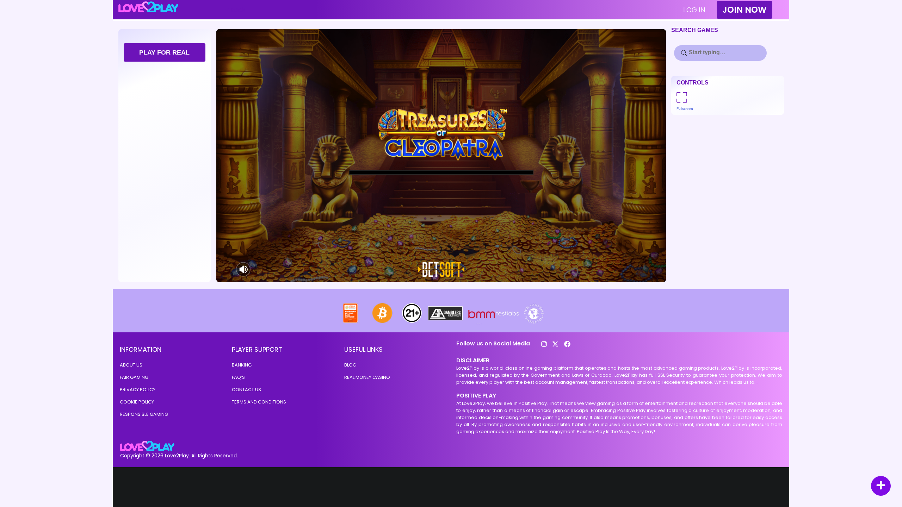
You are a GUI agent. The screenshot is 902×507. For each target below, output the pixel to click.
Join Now (744, 9)
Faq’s (238, 377)
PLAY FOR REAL (164, 52)
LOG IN (694, 10)
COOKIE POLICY (137, 402)
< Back (235, 9)
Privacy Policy (137, 389)
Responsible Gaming (144, 414)
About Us (131, 365)
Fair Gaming (134, 377)
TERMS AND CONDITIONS (259, 402)
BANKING (242, 365)
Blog (350, 365)
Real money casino (367, 377)
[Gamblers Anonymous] (445, 322)
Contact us (246, 389)
